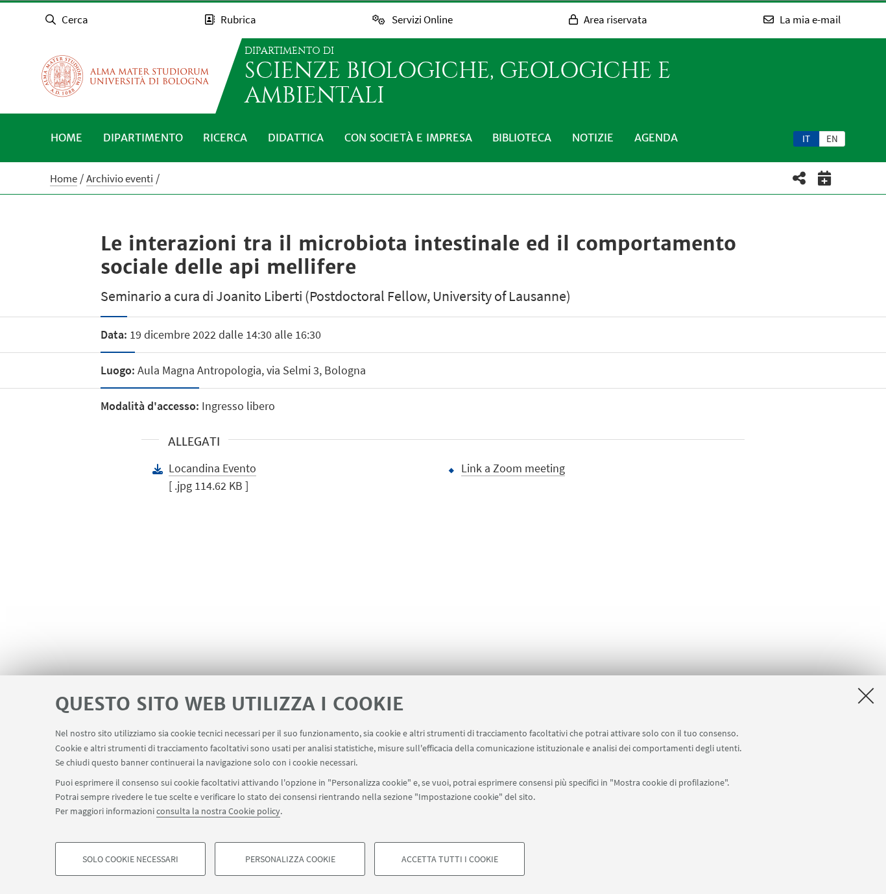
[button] (799, 178)
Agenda (656, 137)
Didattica (296, 137)
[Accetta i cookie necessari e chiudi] (866, 695)
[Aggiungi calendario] (824, 178)
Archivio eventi (119, 178)
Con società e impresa (408, 137)
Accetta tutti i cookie (449, 859)
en (832, 138)
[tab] (806, 138)
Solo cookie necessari (130, 859)
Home (66, 137)
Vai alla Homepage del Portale (125, 76)
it (806, 138)
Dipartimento (143, 137)
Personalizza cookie (290, 859)
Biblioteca (521, 137)
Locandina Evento (212, 468)
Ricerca (225, 137)
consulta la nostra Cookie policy (218, 811)
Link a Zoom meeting (513, 468)
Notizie (593, 137)
